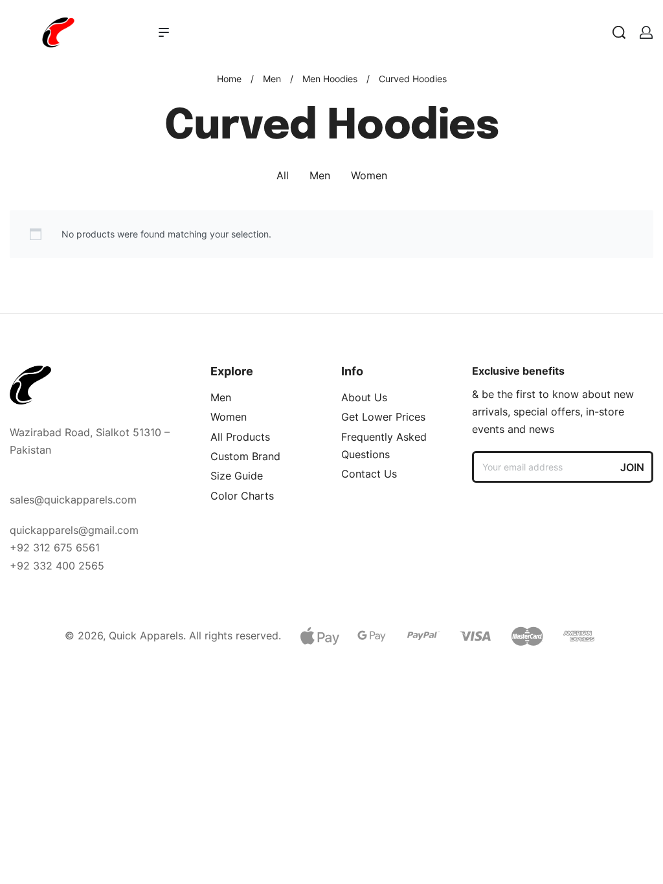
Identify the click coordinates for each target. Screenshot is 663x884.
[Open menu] (164, 32)
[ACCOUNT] (646, 32)
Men (272, 78)
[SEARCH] (619, 32)
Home (229, 78)
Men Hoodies (329, 78)
